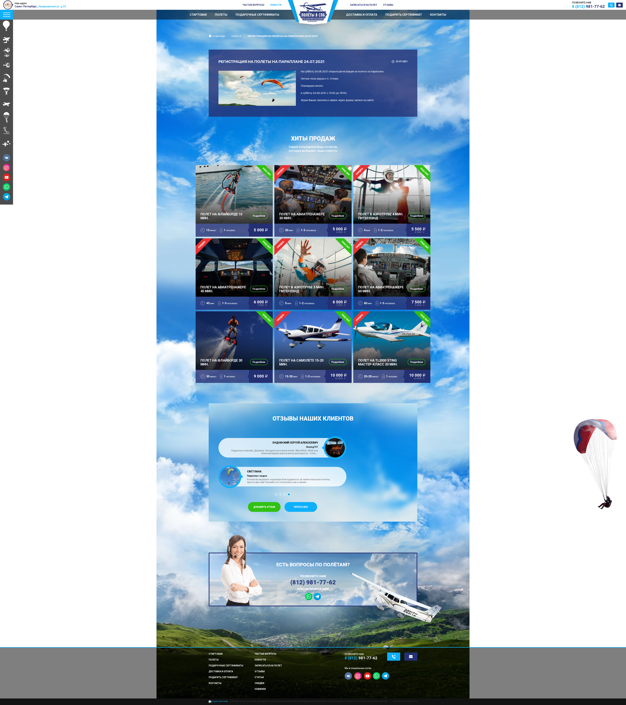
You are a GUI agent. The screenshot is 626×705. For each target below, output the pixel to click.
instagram (6, 167)
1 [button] (276, 494)
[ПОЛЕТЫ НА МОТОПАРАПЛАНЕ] (6, 78)
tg (6, 196)
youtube (6, 177)
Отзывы (388, 5)
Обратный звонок (611, 5)
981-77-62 (588, 6)
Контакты (438, 14)
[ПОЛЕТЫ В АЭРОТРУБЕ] (6, 52)
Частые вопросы (253, 5)
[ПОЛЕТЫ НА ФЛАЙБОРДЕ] (6, 130)
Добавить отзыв (264, 507)
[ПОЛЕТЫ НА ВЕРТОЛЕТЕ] (6, 65)
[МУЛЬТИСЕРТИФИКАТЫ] (6, 143)
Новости (275, 5)
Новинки (260, 689)
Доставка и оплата (361, 14)
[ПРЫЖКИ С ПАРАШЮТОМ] (6, 117)
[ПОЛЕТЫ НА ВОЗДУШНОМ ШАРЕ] (6, 26)
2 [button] (280, 494)
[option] (282, 459)
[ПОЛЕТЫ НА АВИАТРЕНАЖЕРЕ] (6, 39)
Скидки (259, 683)
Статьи (259, 677)
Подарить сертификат (403, 14)
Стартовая (198, 14)
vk (6, 157)
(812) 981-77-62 (313, 582)
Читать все (301, 507)
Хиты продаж (313, 144)
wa (6, 187)
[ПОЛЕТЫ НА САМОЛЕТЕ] (6, 104)
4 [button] (289, 494)
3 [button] (284, 494)
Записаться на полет (363, 5)
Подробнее (259, 216)
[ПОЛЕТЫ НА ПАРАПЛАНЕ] (6, 91)
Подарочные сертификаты (257, 14)
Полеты (221, 14)
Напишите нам (619, 5)
